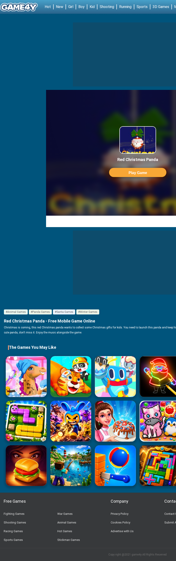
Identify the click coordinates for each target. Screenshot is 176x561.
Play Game (138, 173)
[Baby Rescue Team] (70, 376)
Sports (142, 7)
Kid (92, 7)
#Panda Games (40, 312)
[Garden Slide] (26, 421)
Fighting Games (14, 513)
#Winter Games (87, 312)
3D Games (161, 7)
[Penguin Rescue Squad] (115, 376)
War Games (65, 513)
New (59, 7)
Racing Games (13, 531)
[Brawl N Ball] (70, 421)
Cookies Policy (120, 522)
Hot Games (64, 531)
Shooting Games (15, 522)
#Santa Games (64, 312)
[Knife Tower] (115, 465)
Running (125, 7)
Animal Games (66, 522)
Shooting (107, 7)
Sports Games (13, 540)
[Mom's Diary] (115, 421)
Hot (48, 7)
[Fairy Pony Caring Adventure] (26, 376)
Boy (81, 7)
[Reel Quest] (70, 465)
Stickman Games (68, 540)
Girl (70, 7)
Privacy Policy (119, 513)
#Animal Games (16, 312)
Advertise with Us (122, 531)
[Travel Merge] (26, 465)
